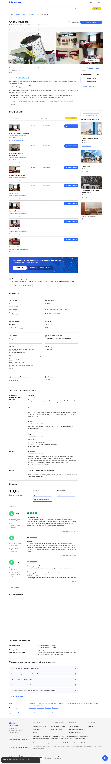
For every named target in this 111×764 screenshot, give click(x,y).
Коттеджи (48, 708)
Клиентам (36, 723)
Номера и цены (18, 30)
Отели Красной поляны (66, 738)
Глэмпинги (55, 708)
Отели (11, 703)
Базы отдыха (32, 708)
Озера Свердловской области (54, 712)
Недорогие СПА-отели (78, 703)
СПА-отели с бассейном (35, 705)
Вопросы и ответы (62, 30)
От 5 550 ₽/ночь (86, 172)
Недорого (61, 703)
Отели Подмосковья (72, 736)
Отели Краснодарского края (41, 738)
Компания (91, 723)
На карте (68, 703)
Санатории (40, 708)
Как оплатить (37, 729)
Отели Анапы (54, 738)
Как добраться (39, 30)
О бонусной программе (58, 726)
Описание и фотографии (16, 140)
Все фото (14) (92, 60)
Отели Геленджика (80, 738)
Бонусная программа (57, 723)
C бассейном (32, 703)
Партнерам (72, 723)
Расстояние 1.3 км (89, 169)
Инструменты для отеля (77, 729)
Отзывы (31, 30)
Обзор (11, 30)
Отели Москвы (37, 736)
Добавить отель (74, 726)
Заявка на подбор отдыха (22, 285)
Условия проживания (50, 30)
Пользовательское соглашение (19, 739)
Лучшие (96, 703)
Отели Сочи (46, 736)
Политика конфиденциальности (19, 747)
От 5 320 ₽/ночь (86, 145)
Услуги (26, 30)
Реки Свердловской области (36, 712)
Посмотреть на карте (87, 86)
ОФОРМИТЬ (20, 268)
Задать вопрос (18, 697)
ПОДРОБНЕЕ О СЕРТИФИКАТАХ (40, 268)
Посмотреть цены (90, 22)
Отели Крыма (84, 736)
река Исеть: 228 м (24, 77)
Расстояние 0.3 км (89, 142)
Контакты (91, 726)
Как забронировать (39, 726)
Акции (35, 732)
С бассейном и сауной (43, 703)
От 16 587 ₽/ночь (87, 198)
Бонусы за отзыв (56, 729)
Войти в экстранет (75, 732)
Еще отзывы (15, 587)
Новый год (54, 703)
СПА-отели (89, 703)
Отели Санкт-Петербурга (58, 736)
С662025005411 (66, 743)
